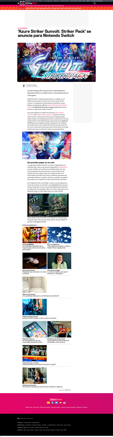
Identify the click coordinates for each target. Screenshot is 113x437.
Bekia (25, 430)
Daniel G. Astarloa (32, 85)
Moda (28, 430)
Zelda (84, 1)
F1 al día (46, 427)
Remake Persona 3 (64, 1)
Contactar (84, 407)
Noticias (45, 3)
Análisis (74, 3)
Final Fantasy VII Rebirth (37, 1)
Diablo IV (88, 1)
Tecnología (52, 3)
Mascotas (53, 430)
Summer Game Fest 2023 (75, 1)
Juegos (69, 3)
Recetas (48, 430)
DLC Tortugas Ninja (48, 1)
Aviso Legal (36, 407)
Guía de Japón (67, 425)
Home (39, 3)
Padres (36, 430)
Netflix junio (56, 1)
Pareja (40, 430)
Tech (29, 427)
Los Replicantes (27, 422)
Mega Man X (63, 167)
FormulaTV (28, 425)
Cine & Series (61, 3)
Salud (44, 430)
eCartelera (44, 425)
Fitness (58, 430)
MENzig (25, 427)
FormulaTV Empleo (36, 425)
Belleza (32, 430)
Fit (34, 427)
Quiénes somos (29, 407)
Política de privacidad (45, 407)
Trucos (81, 3)
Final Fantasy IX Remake (96, 1)
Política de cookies (55, 407)
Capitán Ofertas (35, 422)
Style (32, 427)
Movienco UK (60, 425)
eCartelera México (51, 425)
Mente (65, 430)
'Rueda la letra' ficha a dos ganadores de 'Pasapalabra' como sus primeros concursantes (49, 8)
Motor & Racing (39, 427)
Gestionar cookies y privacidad (68, 407)
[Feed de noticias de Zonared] (48, 402)
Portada (27, 5)
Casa (61, 430)
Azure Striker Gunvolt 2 (45, 115)
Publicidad (78, 407)
